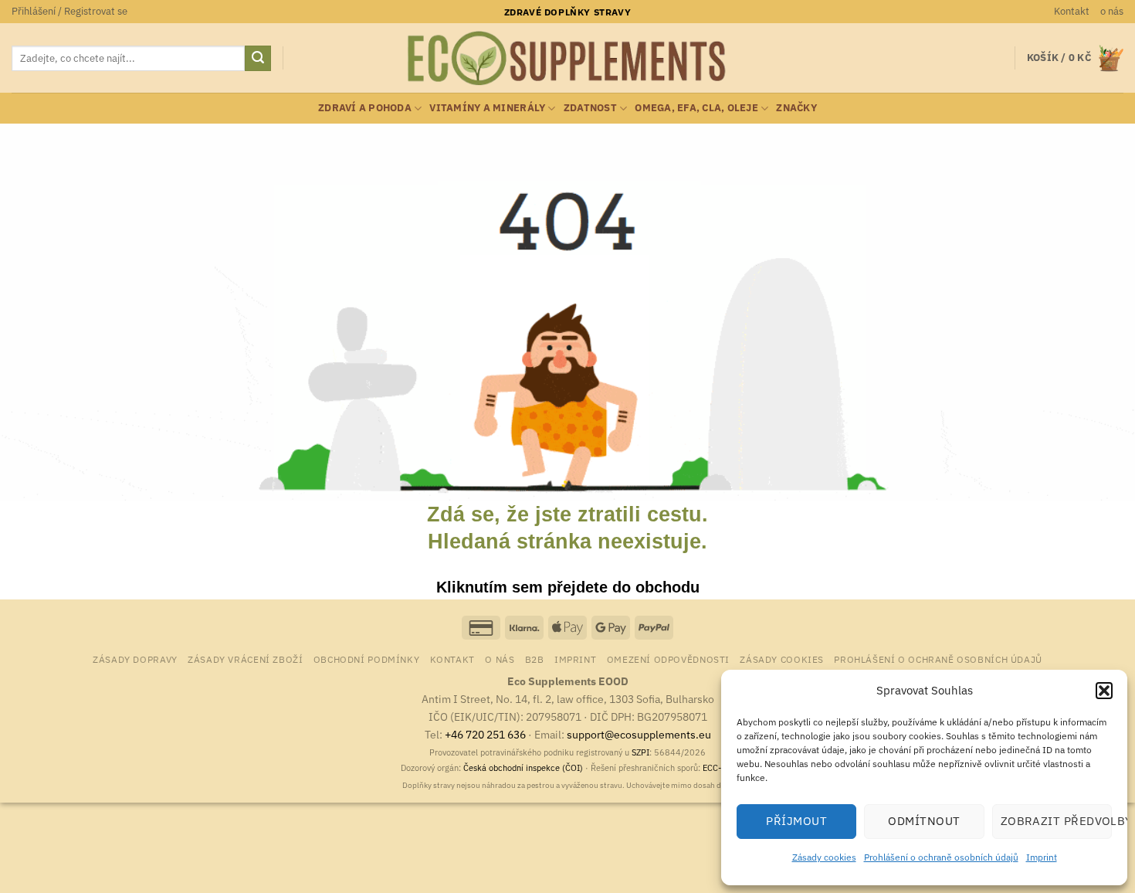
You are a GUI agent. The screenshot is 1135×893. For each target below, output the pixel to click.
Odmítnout (924, 820)
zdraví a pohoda (365, 107)
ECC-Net (719, 767)
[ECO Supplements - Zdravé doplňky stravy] (567, 58)
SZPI (640, 752)
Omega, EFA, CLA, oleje (696, 107)
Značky (796, 107)
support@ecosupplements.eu (639, 734)
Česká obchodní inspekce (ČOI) (523, 767)
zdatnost (590, 107)
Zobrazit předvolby (1056, 820)
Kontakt (1071, 11)
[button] (1104, 690)
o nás (1111, 11)
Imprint (1041, 857)
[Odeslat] (258, 59)
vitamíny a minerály (487, 107)
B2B (534, 659)
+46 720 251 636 (485, 734)
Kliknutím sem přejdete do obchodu (568, 587)
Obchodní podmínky (366, 659)
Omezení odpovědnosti (668, 659)
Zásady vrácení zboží (245, 659)
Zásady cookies (824, 857)
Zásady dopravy (135, 659)
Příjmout (796, 820)
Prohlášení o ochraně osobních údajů (941, 857)
